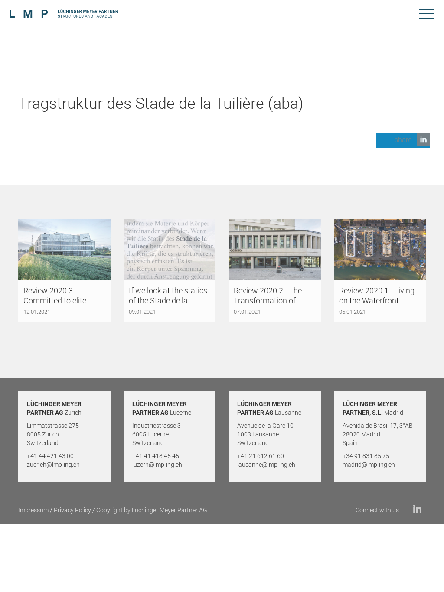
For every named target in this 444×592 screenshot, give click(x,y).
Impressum (33, 510)
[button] (403, 140)
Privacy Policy (72, 510)
